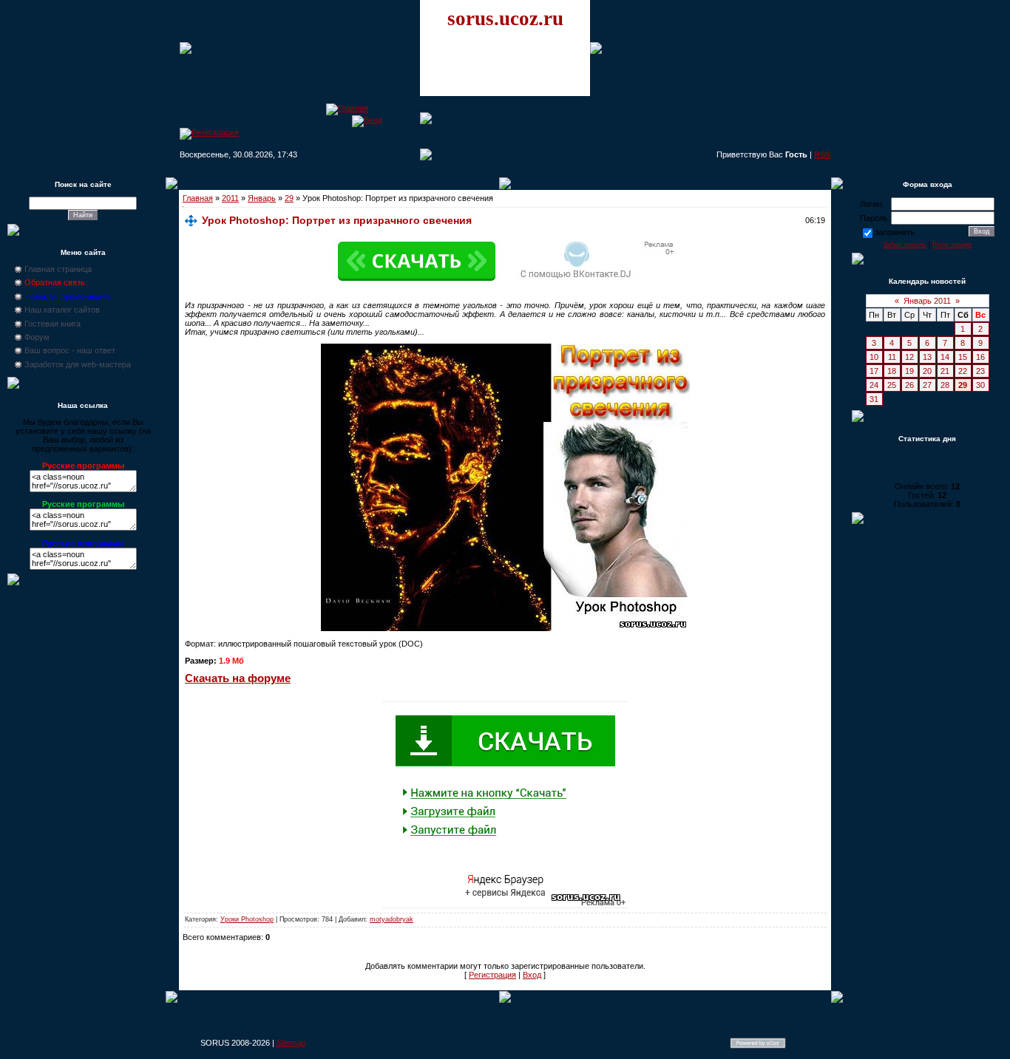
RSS (822, 154)
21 (944, 371)
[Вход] (367, 119)
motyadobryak (391, 919)
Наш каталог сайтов (62, 309)
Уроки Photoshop (247, 919)
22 (962, 371)
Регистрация (492, 974)
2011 (230, 198)
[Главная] (347, 107)
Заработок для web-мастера (77, 364)
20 (927, 371)
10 (874, 357)
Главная (198, 198)
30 (980, 385)
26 (909, 385)
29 (289, 198)
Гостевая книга (52, 323)
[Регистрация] (209, 132)
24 (874, 385)
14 (944, 357)
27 (927, 385)
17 (874, 371)
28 (944, 385)
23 (980, 371)
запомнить (895, 232)
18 (891, 371)
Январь (262, 198)
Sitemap (291, 1042)
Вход (532, 974)
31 (874, 399)
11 (892, 357)
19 (909, 371)
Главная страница (58, 269)
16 (980, 357)
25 (891, 385)
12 (909, 357)
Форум (37, 337)
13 (927, 357)
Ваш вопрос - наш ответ (69, 350)
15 (962, 357)
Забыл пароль (904, 244)
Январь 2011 (927, 300)
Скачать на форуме (238, 678)
